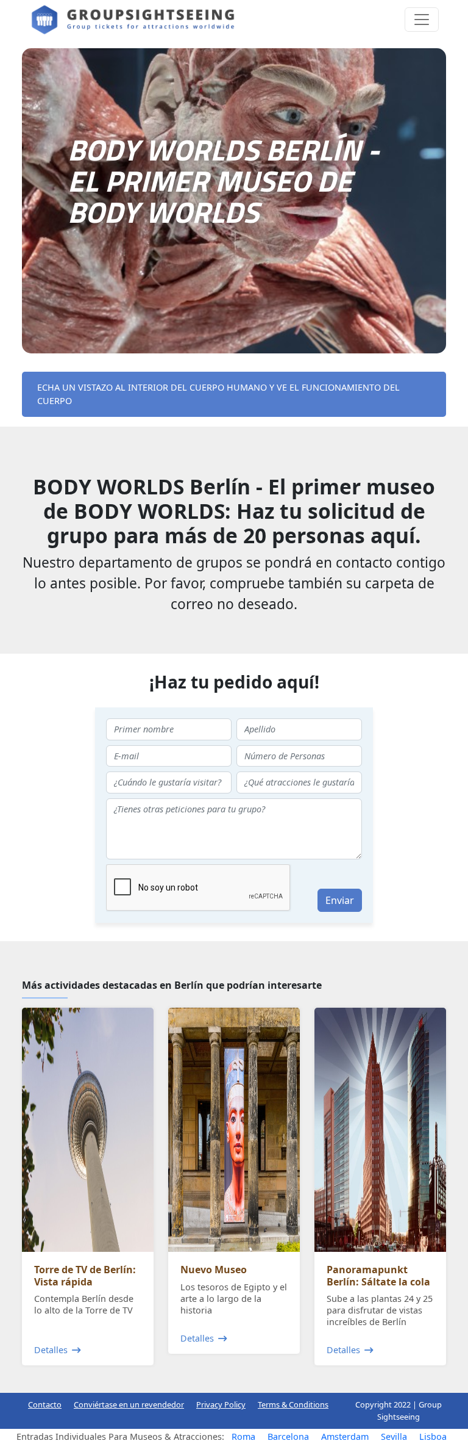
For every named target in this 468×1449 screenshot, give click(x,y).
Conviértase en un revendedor (129, 1404)
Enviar (339, 900)
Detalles (51, 1350)
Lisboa (433, 1436)
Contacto (45, 1404)
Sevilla (394, 1436)
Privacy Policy (221, 1404)
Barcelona (288, 1436)
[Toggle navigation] (422, 19)
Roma (243, 1436)
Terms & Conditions (293, 1404)
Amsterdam (345, 1436)
